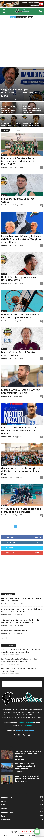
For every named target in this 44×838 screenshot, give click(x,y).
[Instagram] (19, 735)
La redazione (6, 99)
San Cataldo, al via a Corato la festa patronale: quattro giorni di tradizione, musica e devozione (20, 651)
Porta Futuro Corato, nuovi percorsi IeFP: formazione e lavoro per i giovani (20, 670)
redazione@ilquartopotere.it (26, 730)
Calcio (19, 17)
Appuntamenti (6, 797)
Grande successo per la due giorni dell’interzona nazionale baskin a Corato (20, 471)
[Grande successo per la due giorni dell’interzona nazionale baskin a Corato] (22, 454)
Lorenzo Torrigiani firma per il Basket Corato (11, 124)
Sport (3, 816)
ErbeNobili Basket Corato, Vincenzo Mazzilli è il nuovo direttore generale (8, 109)
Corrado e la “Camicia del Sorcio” (15, 630)
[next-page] (5, 638)
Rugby (25, 17)
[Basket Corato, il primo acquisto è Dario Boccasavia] (22, 263)
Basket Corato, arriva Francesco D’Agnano (31, 124)
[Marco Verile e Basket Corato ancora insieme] (22, 338)
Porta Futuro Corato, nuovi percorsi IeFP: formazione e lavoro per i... (27, 778)
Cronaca (4, 809)
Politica (4, 805)
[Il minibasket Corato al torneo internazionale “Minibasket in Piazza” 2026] (22, 144)
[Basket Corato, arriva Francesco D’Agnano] (33, 122)
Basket (13, 17)
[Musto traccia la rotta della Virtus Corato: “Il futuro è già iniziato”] (22, 376)
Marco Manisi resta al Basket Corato (17, 200)
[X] (24, 735)
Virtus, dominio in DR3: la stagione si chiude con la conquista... (21, 510)
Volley (31, 17)
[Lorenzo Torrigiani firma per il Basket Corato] (11, 122)
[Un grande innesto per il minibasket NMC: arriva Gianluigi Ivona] (22, 84)
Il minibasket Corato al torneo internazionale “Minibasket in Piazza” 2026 (18, 161)
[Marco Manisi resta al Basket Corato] (22, 185)
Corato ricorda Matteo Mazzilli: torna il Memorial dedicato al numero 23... (19, 430)
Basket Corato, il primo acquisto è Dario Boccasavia (20, 278)
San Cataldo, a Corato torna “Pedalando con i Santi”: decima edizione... (27, 766)
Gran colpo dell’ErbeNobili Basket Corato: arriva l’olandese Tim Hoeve (32, 109)
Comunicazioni (7, 812)
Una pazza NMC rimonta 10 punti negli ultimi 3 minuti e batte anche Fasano (21, 610)
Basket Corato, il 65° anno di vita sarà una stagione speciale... (20, 316)
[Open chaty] (37, 831)
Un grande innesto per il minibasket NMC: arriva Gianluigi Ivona (21, 92)
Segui (39, 542)
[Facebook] (14, 735)
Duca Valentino (6, 634)
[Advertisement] (22, 43)
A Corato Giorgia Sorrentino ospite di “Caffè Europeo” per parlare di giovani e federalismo (20, 621)
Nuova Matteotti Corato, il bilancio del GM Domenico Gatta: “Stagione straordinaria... (21, 239)
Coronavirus (6, 820)
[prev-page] (2, 638)
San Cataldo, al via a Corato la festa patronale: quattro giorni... (28, 753)
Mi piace (38, 537)
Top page (13, 832)
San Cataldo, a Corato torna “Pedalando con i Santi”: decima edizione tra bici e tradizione (19, 660)
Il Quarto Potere (9, 645)
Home (13, 130)
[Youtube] (29, 735)
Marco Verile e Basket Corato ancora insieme (18, 354)
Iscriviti (38, 553)
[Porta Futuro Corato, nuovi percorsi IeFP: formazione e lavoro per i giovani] (7, 779)
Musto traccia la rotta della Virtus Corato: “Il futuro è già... (20, 391)
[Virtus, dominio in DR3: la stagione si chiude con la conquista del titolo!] (22, 495)
